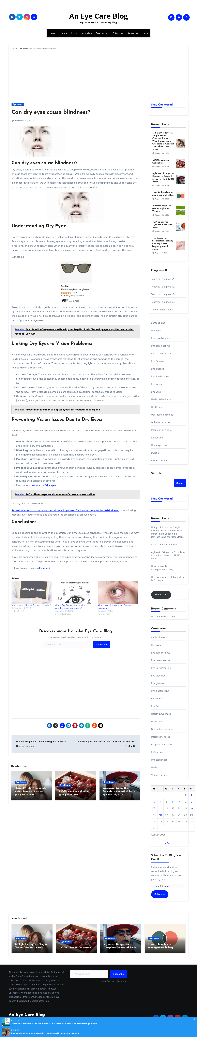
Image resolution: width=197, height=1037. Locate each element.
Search (156, 473)
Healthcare (157, 407)
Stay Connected (162, 104)
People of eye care (161, 430)
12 (166, 808)
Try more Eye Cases (162, 309)
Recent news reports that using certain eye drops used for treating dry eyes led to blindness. (65, 510)
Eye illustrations (160, 376)
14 (179, 808)
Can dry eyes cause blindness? (51, 112)
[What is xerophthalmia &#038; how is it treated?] (32, 592)
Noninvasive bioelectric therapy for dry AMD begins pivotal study (162, 243)
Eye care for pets (160, 338)
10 (154, 808)
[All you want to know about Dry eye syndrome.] (118, 592)
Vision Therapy (159, 460)
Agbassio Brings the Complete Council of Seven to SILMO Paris (119, 791)
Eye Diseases (158, 361)
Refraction (157, 437)
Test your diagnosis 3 (163, 294)
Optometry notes (160, 422)
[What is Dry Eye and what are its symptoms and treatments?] (75, 592)
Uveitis (155, 453)
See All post (161, 594)
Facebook (44, 568)
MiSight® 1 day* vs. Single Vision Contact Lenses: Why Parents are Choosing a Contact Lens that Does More (163, 141)
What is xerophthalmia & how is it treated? (31, 605)
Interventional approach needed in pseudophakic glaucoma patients (45, 1033)
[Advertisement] (99, 74)
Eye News (23, 48)
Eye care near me (160, 346)
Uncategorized (159, 445)
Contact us (102, 33)
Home (52, 33)
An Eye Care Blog (98, 16)
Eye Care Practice (161, 353)
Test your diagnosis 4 (163, 302)
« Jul (167, 843)
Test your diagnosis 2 (163, 286)
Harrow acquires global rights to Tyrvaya (161, 208)
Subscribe (133, 33)
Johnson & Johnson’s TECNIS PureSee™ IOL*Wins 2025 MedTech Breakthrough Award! (54, 1023)
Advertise (118, 33)
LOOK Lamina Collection (74, 791)
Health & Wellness (161, 399)
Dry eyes (156, 330)
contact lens (158, 323)
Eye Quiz (87, 33)
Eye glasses (157, 368)
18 (160, 815)
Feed (145, 33)
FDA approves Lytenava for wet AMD (162, 225)
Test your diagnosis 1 (162, 279)
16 (191, 808)
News (74, 33)
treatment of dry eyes (43, 485)
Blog (64, 33)
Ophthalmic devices (162, 414)
